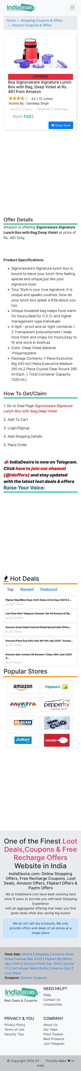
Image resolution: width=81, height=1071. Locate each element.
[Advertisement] (40, 173)
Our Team (50, 1029)
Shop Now (62, 125)
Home (11, 20)
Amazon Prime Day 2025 (42, 964)
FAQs (47, 995)
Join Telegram (53, 1044)
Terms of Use (14, 1029)
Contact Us (51, 1000)
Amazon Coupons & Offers (32, 25)
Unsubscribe (52, 1004)
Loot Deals (13, 973)
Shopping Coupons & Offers (42, 20)
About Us (50, 1025)
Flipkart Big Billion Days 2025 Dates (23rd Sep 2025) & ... (39, 599)
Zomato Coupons (34, 978)
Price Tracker (53, 1034)
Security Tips (14, 1034)
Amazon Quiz (61, 968)
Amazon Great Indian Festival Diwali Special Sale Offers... (39, 627)
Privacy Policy (14, 1025)
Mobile (27, 954)
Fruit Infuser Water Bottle (29, 968)
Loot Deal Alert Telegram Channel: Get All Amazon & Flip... (39, 613)
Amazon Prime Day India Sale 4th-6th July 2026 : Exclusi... (39, 640)
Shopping (42, 954)
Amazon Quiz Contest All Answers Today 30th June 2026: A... (39, 656)
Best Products (53, 1039)
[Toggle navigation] (72, 7)
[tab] (10, 590)
